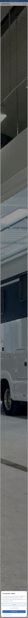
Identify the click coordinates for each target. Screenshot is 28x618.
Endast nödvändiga (14, 608)
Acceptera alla (14, 611)
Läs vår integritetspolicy (7, 614)
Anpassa (14, 604)
